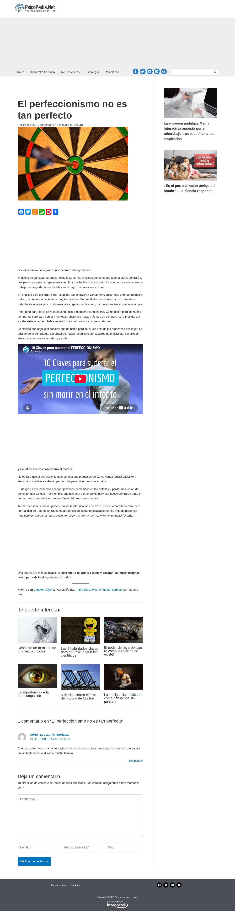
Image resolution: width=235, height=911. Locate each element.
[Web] (124, 848)
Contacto (76, 885)
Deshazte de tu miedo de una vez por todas (37, 649)
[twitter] (143, 71)
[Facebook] (159, 885)
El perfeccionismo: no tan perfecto (100, 589)
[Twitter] (165, 885)
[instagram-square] (157, 71)
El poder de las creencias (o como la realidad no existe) (123, 651)
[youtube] (164, 71)
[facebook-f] (136, 71)
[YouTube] (178, 885)
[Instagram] (172, 885)
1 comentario (45, 124)
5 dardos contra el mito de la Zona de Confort (78, 696)
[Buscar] (215, 72)
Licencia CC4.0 (44, 589)
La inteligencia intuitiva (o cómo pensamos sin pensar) (123, 698)
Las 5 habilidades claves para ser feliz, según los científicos (79, 652)
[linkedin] (150, 71)
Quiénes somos (59, 885)
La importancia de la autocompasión (33, 694)
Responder (136, 760)
